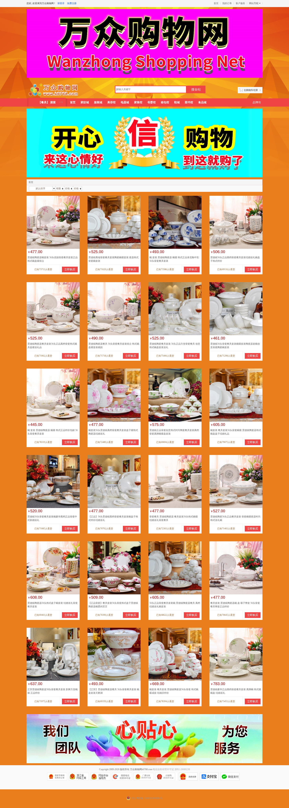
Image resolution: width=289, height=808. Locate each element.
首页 (216, 3)
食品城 (202, 102)
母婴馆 (151, 102)
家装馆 (138, 102)
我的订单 (227, 3)
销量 (58, 188)
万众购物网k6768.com (141, 769)
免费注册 (71, 3)
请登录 (60, 3)
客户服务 (240, 3)
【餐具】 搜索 (47, 102)
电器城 (125, 102)
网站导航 (254, 3)
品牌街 (257, 102)
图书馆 (189, 102)
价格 (67, 188)
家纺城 (85, 102)
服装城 (98, 102)
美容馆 (111, 102)
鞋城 (177, 102)
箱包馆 (165, 102)
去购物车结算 (251, 90)
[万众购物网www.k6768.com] (53, 90)
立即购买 (69, 269)
